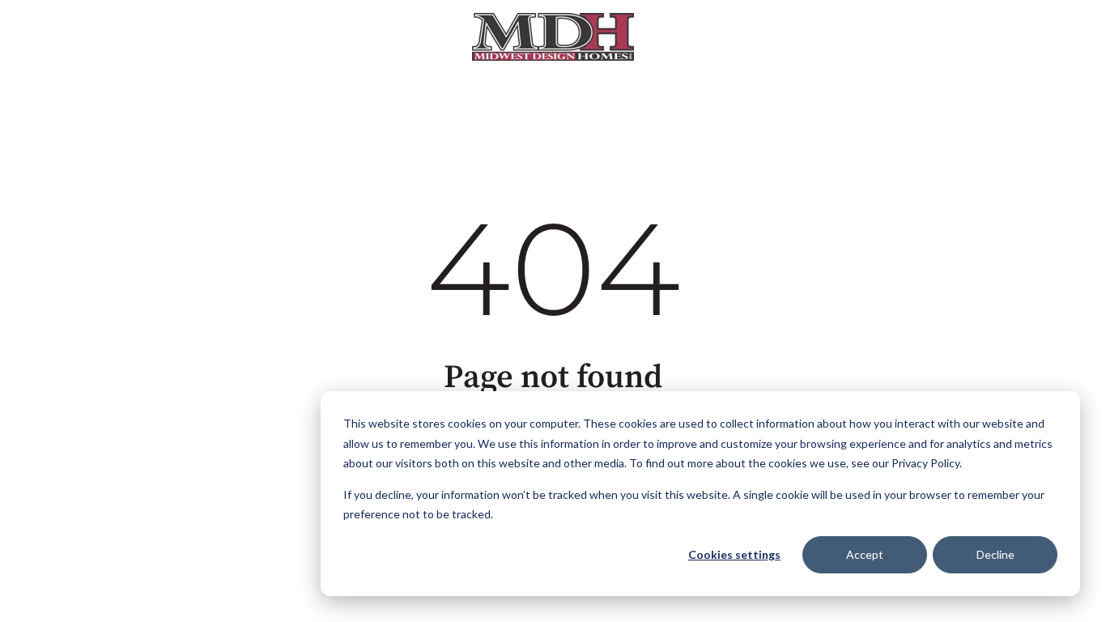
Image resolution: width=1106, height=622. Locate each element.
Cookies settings (734, 554)
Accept (864, 554)
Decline (995, 554)
